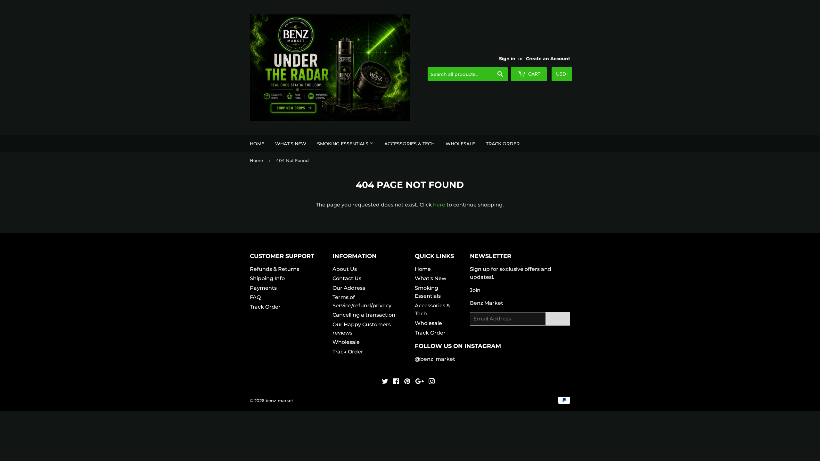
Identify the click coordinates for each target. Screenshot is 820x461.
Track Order (503, 144)
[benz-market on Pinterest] (407, 382)
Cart (533, 74)
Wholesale (460, 144)
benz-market (279, 400)
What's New (290, 144)
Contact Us (346, 278)
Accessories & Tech (409, 144)
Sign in (507, 58)
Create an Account (548, 58)
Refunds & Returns (274, 269)
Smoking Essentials (343, 144)
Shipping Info (267, 278)
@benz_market (435, 359)
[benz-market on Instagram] (432, 382)
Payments (263, 288)
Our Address (348, 288)
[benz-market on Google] (419, 382)
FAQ (255, 297)
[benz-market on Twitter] (385, 382)
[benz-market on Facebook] (396, 382)
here (439, 205)
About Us (344, 269)
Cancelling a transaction (363, 315)
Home (257, 144)
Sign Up (558, 319)
